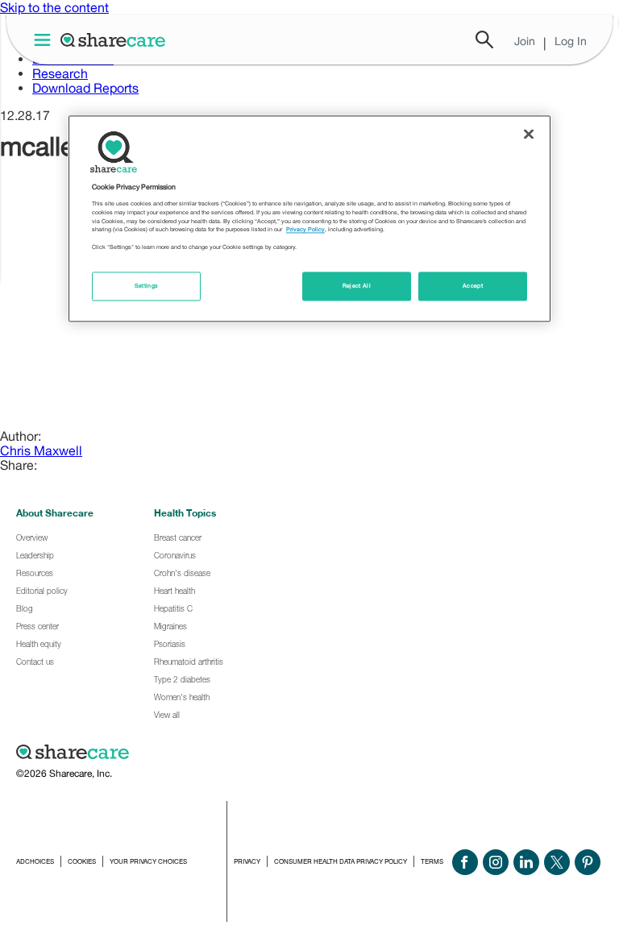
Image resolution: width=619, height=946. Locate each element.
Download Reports (85, 88)
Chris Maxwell (41, 450)
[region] (309, 219)
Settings (147, 286)
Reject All (357, 286)
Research (60, 73)
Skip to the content (54, 7)
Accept (473, 286)
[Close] (528, 134)
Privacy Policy (305, 230)
